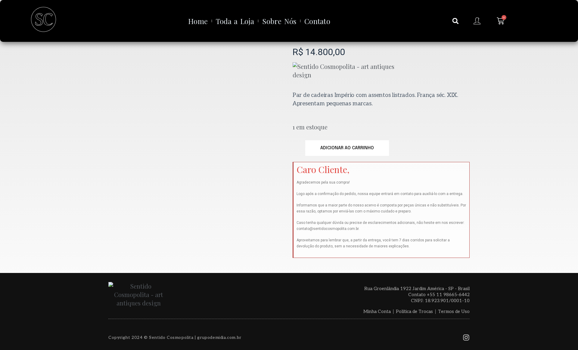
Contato (317, 21)
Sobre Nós (279, 21)
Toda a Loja (235, 21)
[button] (455, 21)
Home (198, 21)
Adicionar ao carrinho (347, 148)
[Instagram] (466, 337)
